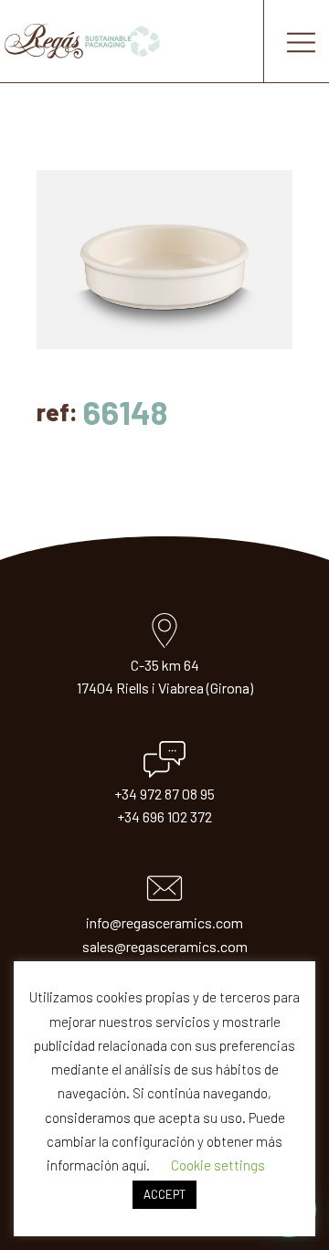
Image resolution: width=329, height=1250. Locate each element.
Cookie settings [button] (218, 1165)
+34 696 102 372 (164, 816)
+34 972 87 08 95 (164, 793)
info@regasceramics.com (164, 922)
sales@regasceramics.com (165, 946)
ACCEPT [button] (164, 1194)
